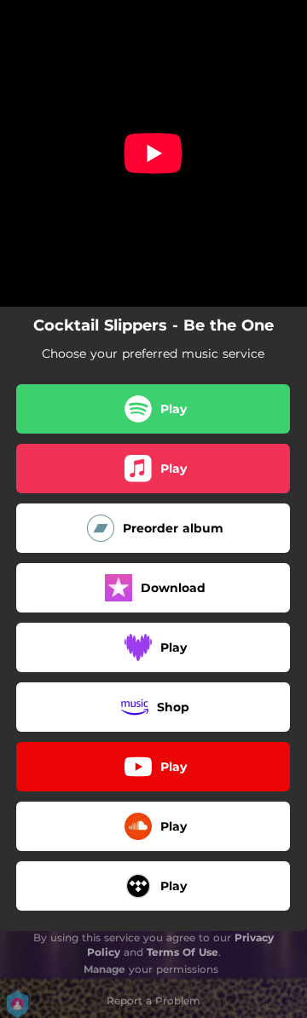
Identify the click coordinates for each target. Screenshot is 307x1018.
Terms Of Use (182, 952)
